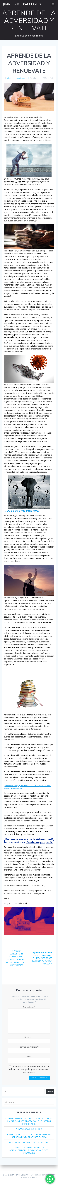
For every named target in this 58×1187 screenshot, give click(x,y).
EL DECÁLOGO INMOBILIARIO (29, 1129)
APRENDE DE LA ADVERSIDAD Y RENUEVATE (29, 1142)
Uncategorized (22, 78)
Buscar (50, 1091)
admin (9, 78)
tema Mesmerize (30, 1177)
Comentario (29, 1007)
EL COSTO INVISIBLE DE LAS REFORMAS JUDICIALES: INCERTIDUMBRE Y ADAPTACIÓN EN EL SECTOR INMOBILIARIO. (29, 1121)
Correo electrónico (29, 1046)
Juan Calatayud (22, 4)
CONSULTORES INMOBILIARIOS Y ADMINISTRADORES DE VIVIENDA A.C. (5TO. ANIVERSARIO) (29, 1150)
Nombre (29, 1037)
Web (29, 1056)
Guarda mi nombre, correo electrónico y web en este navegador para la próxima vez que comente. (29, 1069)
